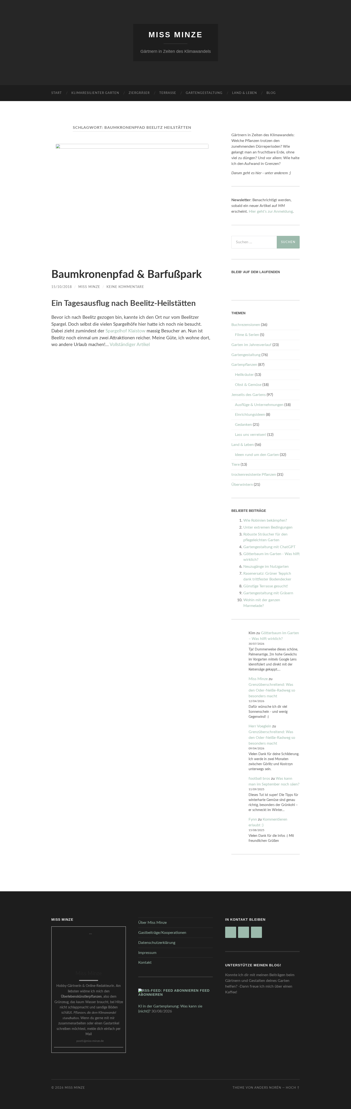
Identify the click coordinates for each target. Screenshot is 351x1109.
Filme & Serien (247, 335)
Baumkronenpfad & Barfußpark (126, 274)
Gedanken (243, 425)
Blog (271, 93)
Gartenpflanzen (244, 365)
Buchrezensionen (245, 325)
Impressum (147, 953)
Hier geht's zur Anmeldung (271, 211)
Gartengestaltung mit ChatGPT (269, 547)
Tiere (235, 464)
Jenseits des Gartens (248, 395)
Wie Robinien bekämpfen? (265, 520)
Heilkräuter (244, 375)
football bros (259, 778)
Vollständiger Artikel (130, 344)
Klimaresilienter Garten (95, 93)
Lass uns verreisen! (250, 435)
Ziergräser (139, 93)
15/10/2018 (61, 287)
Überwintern (242, 485)
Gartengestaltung (204, 93)
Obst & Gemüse (248, 385)
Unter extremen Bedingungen (267, 527)
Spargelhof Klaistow (125, 331)
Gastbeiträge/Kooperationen (162, 933)
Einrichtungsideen (250, 415)
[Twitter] (275, 283)
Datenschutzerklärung (156, 943)
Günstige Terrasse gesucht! (265, 586)
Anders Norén (267, 1087)
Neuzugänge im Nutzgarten (266, 566)
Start (56, 93)
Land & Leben (244, 93)
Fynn (253, 819)
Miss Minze (176, 34)
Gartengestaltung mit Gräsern (268, 593)
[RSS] (254, 283)
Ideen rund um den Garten (257, 455)
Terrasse (167, 93)
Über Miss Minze (152, 923)
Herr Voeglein (260, 726)
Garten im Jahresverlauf (251, 345)
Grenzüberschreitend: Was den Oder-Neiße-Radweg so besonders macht (272, 690)
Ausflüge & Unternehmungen (259, 405)
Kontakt (145, 962)
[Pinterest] (264, 283)
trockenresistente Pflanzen (253, 474)
